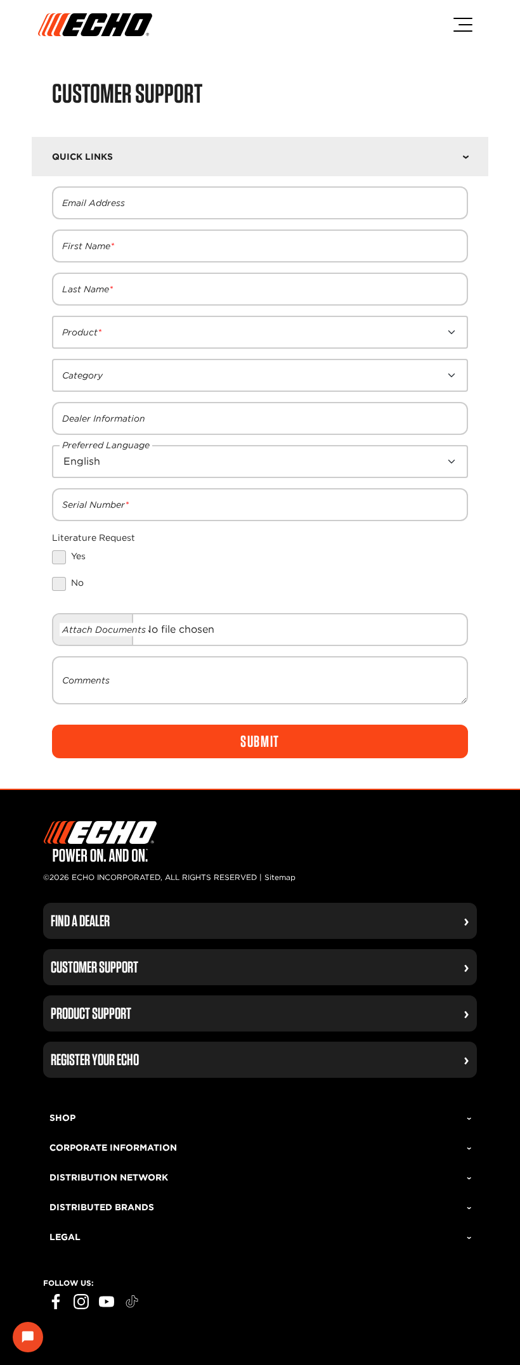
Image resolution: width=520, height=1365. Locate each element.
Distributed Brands (101, 1207)
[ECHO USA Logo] (95, 24)
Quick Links (82, 156)
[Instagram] (81, 1301)
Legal (65, 1237)
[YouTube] (106, 1301)
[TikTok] (132, 1301)
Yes (78, 556)
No (77, 583)
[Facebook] (55, 1301)
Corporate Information (113, 1147)
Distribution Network (108, 1177)
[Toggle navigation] (463, 25)
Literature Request (93, 538)
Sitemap (280, 877)
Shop (62, 1118)
